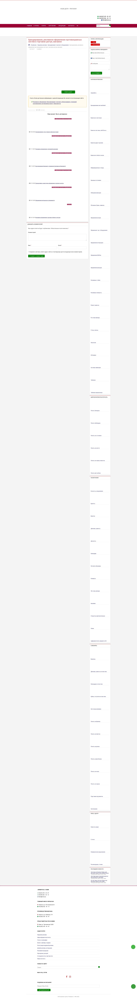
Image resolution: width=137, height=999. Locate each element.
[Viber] (93, 35)
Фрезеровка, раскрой (42, 953)
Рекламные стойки (95, 280)
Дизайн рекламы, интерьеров (44, 948)
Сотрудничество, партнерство (45, 956)
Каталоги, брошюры (96, 566)
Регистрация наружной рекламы (45, 945)
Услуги (44, 25)
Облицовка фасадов (96, 192)
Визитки (93, 516)
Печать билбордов (95, 423)
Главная (29, 25)
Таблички (93, 380)
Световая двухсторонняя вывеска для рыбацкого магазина (99, 877)
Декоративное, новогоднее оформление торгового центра (49, 183)
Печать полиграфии (42, 940)
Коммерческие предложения (98, 852)
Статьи (92, 839)
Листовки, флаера (95, 591)
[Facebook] (66, 976)
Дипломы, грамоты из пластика (99, 671)
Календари (93, 553)
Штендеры (93, 355)
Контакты (71, 25)
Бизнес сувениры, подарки (43, 942)
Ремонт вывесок (95, 305)
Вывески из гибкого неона (97, 155)
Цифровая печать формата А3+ (99, 641)
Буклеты (93, 503)
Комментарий (32, 232)
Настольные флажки (96, 709)
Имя (29, 245)
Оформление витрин (96, 217)
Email (60, 245)
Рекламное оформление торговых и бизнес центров (47, 217)
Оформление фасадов (96, 267)
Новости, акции (95, 827)
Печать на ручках (95, 746)
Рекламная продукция (42, 950)
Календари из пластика (97, 684)
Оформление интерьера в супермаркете (45, 200)
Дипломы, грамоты (95, 528)
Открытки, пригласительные (98, 616)
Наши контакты (41, 958)
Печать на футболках (96, 759)
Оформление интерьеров (97, 242)
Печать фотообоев (96, 473)
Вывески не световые (96, 118)
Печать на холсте (95, 448)
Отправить (97, 73)
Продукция (62, 25)
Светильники (94, 809)
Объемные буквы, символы (97, 205)
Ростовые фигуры (95, 317)
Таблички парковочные (96, 392)
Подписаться (44, 990)
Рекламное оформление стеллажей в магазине (46, 149)
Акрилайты (93, 93)
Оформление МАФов (96, 255)
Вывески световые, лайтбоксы (98, 130)
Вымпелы (93, 659)
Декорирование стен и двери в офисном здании (46, 132)
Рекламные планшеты (96, 292)
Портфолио (52, 25)
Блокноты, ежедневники (97, 491)
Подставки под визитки (97, 796)
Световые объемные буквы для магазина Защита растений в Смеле (100, 872)
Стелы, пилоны (94, 330)
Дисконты (93, 541)
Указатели (93, 342)
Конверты (93, 578)
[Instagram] (70, 976)
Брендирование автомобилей (98, 105)
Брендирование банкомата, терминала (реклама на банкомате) (50, 166)
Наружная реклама (42, 45)
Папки (92, 628)
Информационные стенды (97, 167)
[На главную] (29, 45)
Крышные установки (96, 180)
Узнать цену (68, 92)
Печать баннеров (95, 410)
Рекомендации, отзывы (97, 864)
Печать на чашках (95, 784)
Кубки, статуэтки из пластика (98, 696)
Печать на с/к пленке (96, 435)
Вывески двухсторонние (97, 142)
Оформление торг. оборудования (99, 230)
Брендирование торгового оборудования (58, 45)
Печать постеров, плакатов (98, 460)
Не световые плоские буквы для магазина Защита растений (99, 881)
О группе (36, 25)
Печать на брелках (95, 721)
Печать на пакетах (95, 734)
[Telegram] (95, 35)
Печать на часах (95, 771)
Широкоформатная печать (44, 937)
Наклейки (93, 603)
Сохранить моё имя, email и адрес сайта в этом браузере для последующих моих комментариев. (55, 252)
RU (77, 25)
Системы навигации (96, 367)
